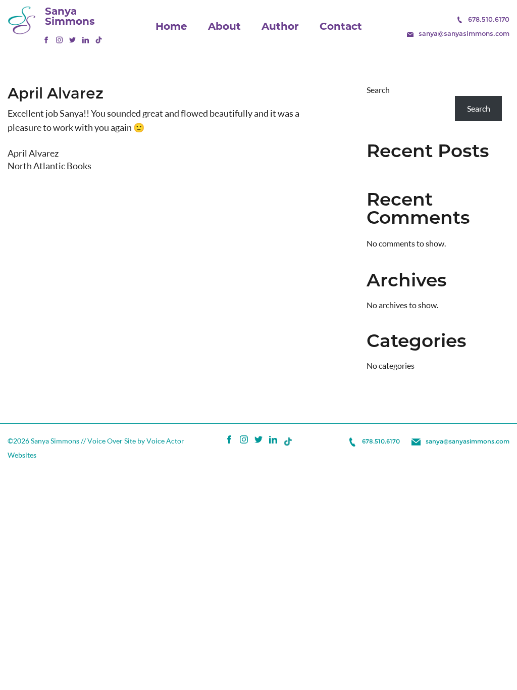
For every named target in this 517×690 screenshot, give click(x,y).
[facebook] (46, 41)
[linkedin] (85, 41)
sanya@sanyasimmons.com (464, 33)
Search (378, 90)
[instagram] (59, 41)
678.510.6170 (488, 19)
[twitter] (72, 41)
